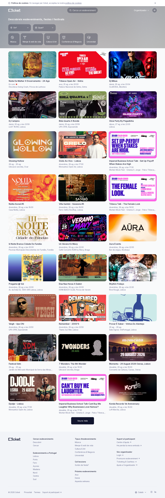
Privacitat (28, 492)
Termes (37, 492)
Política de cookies (73, 3)
